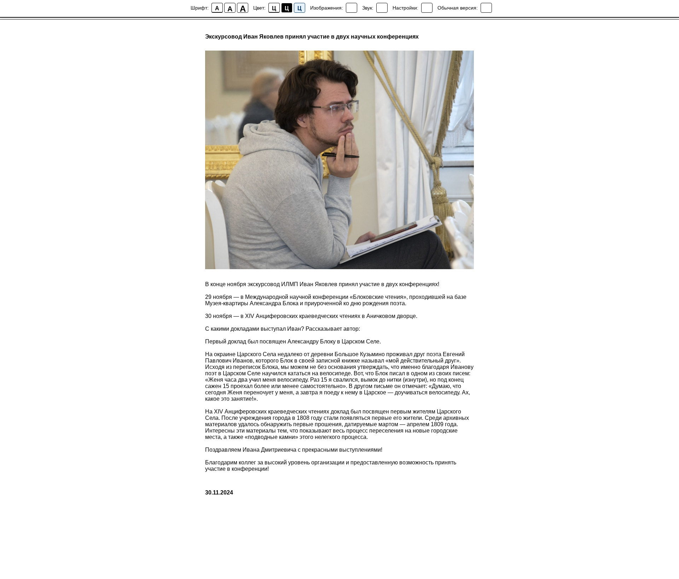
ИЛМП (289, 284)
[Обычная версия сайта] (486, 8)
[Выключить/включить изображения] (351, 8)
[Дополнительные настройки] (427, 8)
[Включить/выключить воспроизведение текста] (382, 8)
